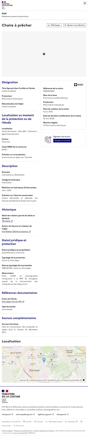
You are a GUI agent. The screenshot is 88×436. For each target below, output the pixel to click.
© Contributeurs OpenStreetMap (69, 380)
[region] (44, 364)
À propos (40, 422)
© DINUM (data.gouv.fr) (36, 380)
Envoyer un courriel (62, 140)
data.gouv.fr (61, 414)
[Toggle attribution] (83, 380)
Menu (84, 3)
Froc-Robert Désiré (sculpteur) (15, 231)
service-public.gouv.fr (24, 414)
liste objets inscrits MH (12, 301)
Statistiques (72, 422)
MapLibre (23, 380)
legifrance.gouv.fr (45, 414)
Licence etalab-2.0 (19, 433)
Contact (29, 422)
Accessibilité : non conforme (11, 422)
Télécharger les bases (55, 422)
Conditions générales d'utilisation (44, 431)
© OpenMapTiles (51, 380)
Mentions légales (7, 431)
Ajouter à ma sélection (76, 25)
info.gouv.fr (6, 414)
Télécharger (55, 25)
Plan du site (20, 426)
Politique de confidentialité (23, 431)
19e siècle (6, 221)
